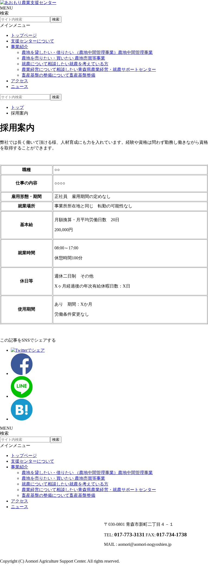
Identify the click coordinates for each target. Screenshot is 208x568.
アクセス (19, 81)
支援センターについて (32, 41)
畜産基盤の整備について (58, 75)
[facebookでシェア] (21, 373)
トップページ (24, 35)
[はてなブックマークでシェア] (21, 419)
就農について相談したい (65, 63)
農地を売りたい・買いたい (63, 58)
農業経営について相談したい (89, 69)
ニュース (19, 86)
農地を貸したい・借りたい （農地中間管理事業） (87, 52)
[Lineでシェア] (21, 396)
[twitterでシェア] (28, 350)
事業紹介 (19, 46)
